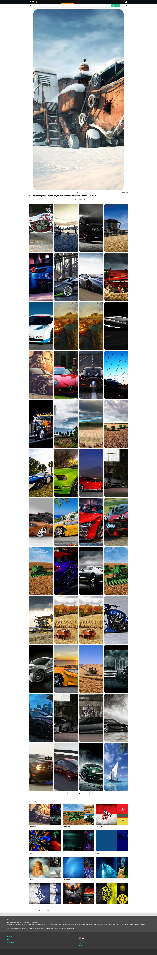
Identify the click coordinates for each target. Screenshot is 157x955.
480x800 (34, 934)
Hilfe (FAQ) (80, 945)
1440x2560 (47, 934)
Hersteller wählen (81, 940)
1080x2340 (18, 934)
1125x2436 (55, 934)
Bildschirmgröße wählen (82, 942)
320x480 (38, 934)
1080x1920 (9, 934)
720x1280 (23, 934)
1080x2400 (14, 934)
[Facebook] (80, 939)
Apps (8, 944)
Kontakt (79, 943)
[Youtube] (83, 939)
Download (115, 5)
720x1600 (30, 934)
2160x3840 (63, 934)
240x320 (26, 934)
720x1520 (67, 934)
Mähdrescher (82, 199)
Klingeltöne (9, 939)
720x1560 (42, 934)
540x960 (59, 934)
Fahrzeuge (74, 199)
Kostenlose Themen (10, 942)
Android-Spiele (9, 936)
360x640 (50, 934)
